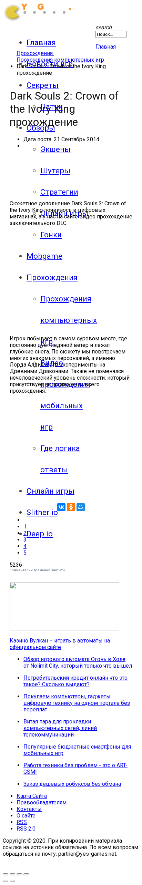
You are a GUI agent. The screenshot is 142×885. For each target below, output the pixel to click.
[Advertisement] (71, 280)
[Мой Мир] (81, 507)
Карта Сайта (32, 796)
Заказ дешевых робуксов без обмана (72, 784)
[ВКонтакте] (61, 507)
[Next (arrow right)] (12, 881)
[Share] (19, 874)
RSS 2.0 (26, 828)
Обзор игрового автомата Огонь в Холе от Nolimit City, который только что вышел (77, 662)
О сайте (26, 815)
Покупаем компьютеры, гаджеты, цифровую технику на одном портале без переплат (76, 703)
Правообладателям (42, 802)
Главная (41, 42)
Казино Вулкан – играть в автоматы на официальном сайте (60, 643)
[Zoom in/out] (12, 874)
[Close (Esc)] (26, 874)
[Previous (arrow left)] (5, 881)
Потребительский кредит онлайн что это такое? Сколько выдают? (75, 681)
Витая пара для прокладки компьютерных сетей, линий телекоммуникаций (60, 728)
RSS (22, 822)
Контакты (29, 809)
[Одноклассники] (71, 507)
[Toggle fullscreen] (5, 874)
